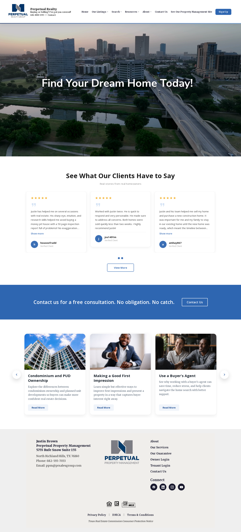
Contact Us (195, 302)
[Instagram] (172, 487)
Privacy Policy (97, 514)
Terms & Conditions (140, 514)
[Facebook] (153, 487)
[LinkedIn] (163, 487)
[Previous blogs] (16, 374)
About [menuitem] (146, 11)
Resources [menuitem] (131, 11)
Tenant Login (160, 465)
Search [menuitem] (116, 11)
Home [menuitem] (85, 11)
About (154, 441)
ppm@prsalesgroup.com (63, 465)
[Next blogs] (224, 374)
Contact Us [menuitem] (161, 11)
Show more (37, 233)
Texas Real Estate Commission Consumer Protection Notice (120, 521)
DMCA (116, 514)
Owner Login (159, 459)
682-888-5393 (37, 15)
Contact (52, 15)
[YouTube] (181, 487)
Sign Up (223, 11)
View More (120, 267)
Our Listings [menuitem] (99, 11)
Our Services (159, 447)
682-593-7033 (56, 461)
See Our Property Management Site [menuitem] (191, 11)
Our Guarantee (160, 453)
